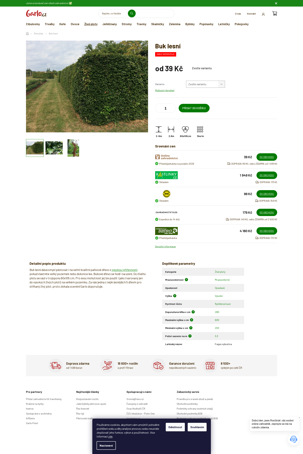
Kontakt (251, 13)
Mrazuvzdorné (222, 279)
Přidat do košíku (194, 108)
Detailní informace (165, 246)
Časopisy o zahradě (137, 403)
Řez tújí (80, 413)
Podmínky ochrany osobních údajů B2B (197, 418)
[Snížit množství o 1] (172, 109)
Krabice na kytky (35, 403)
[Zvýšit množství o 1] (159, 109)
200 (217, 327)
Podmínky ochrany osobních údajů (195, 408)
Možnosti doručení (164, 90)
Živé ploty (220, 271)
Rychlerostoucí (223, 303)
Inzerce (29, 408)
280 (217, 311)
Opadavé (220, 287)
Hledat (133, 13)
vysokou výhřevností (124, 269)
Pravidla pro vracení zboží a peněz (195, 398)
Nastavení (106, 445)
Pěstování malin (84, 418)
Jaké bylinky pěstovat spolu (91, 403)
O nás (238, 13)
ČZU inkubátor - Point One (140, 413)
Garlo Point (32, 423)
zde (110, 436)
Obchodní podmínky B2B (189, 413)
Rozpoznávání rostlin (87, 398)
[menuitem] (33, 24)
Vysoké (219, 295)
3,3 (216, 336)
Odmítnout (175, 427)
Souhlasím (197, 427)
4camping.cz (133, 418)
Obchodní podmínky (187, 403)
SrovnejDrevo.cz (135, 398)
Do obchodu (267, 156)
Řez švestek (82, 408)
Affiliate (30, 418)
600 (217, 319)
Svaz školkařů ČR (135, 408)
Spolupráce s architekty (39, 413)
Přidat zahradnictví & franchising (43, 398)
